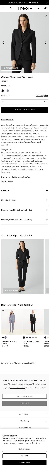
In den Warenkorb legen (25, 109)
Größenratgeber (42, 96)
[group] (11, 322)
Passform (5, 190)
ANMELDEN (24, 403)
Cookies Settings (24, 449)
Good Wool (27, 177)
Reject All (24, 456)
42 (3, 102)
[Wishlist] (38, 8)
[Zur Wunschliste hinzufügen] (45, 16)
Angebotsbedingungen (16, 388)
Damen (3, 363)
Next (45, 42)
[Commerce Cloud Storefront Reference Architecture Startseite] (24, 8)
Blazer (11, 363)
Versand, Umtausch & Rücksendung (16, 220)
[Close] (47, 2)
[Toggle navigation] (3, 8)
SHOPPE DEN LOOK (11, 68)
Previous (3, 42)
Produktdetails (7, 120)
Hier (24, 388)
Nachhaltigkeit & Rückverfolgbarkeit (16, 210)
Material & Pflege (8, 200)
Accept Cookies (24, 462)
